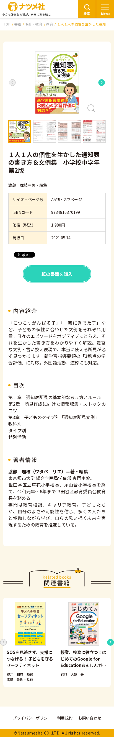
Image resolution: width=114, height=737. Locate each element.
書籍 (17, 24)
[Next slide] (102, 82)
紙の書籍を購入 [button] (57, 274)
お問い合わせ (89, 718)
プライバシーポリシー (32, 718)
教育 (49, 24)
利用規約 (64, 718)
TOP (7, 24)
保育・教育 (34, 24)
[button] (57, 83)
